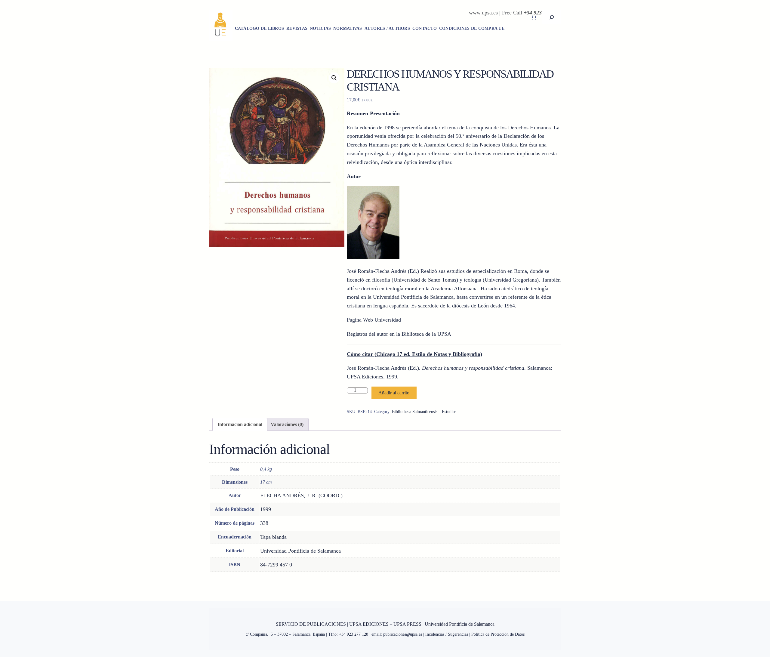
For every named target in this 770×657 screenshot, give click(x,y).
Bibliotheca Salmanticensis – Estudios (424, 411)
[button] (334, 77)
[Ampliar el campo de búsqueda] (551, 17)
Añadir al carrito (393, 392)
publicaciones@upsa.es (402, 634)
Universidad (387, 320)
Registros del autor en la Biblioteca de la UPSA (399, 334)
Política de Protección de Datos (498, 634)
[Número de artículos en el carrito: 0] (534, 17)
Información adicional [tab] (239, 424)
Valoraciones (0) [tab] (287, 424)
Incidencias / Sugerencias (446, 634)
